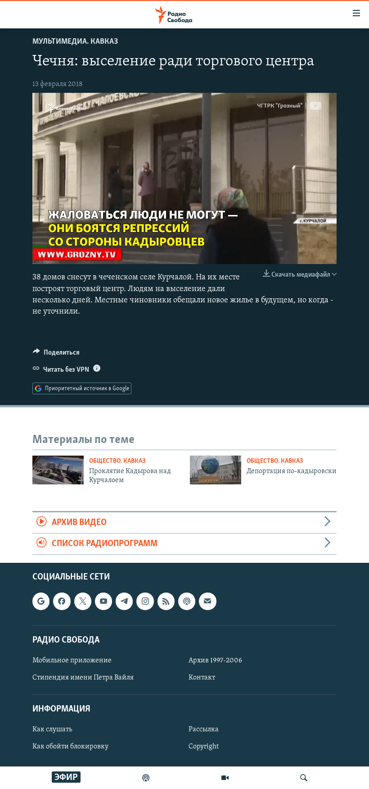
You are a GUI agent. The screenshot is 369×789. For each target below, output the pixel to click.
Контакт (202, 677)
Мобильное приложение (72, 660)
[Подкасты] (186, 601)
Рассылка (204, 730)
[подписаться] (207, 601)
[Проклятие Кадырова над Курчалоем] (58, 470)
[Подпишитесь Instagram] (144, 601)
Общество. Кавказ (117, 461)
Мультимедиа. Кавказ (75, 42)
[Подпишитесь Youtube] (103, 601)
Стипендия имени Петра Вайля (83, 677)
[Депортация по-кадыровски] (215, 470)
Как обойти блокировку (70, 747)
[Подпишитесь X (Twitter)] (82, 601)
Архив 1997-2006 (215, 660)
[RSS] (166, 601)
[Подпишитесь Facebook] (61, 601)
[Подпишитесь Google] (41, 601)
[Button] (56, 354)
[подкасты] (145, 777)
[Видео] (225, 777)
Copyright (204, 747)
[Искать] (303, 777)
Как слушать (52, 730)
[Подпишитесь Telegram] (124, 601)
